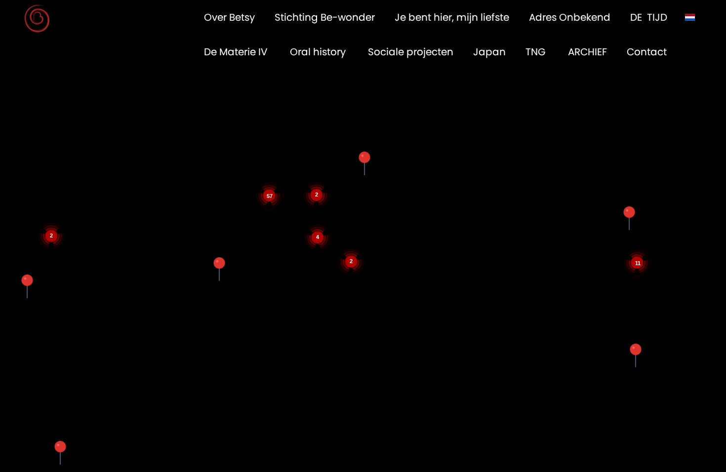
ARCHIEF (587, 52)
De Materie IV (237, 52)
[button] (364, 163)
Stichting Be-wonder (325, 17)
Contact (647, 52)
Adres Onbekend (569, 17)
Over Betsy (229, 17)
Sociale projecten (410, 52)
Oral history (319, 52)
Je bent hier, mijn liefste (452, 17)
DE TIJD (648, 17)
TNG (536, 52)
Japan (489, 52)
